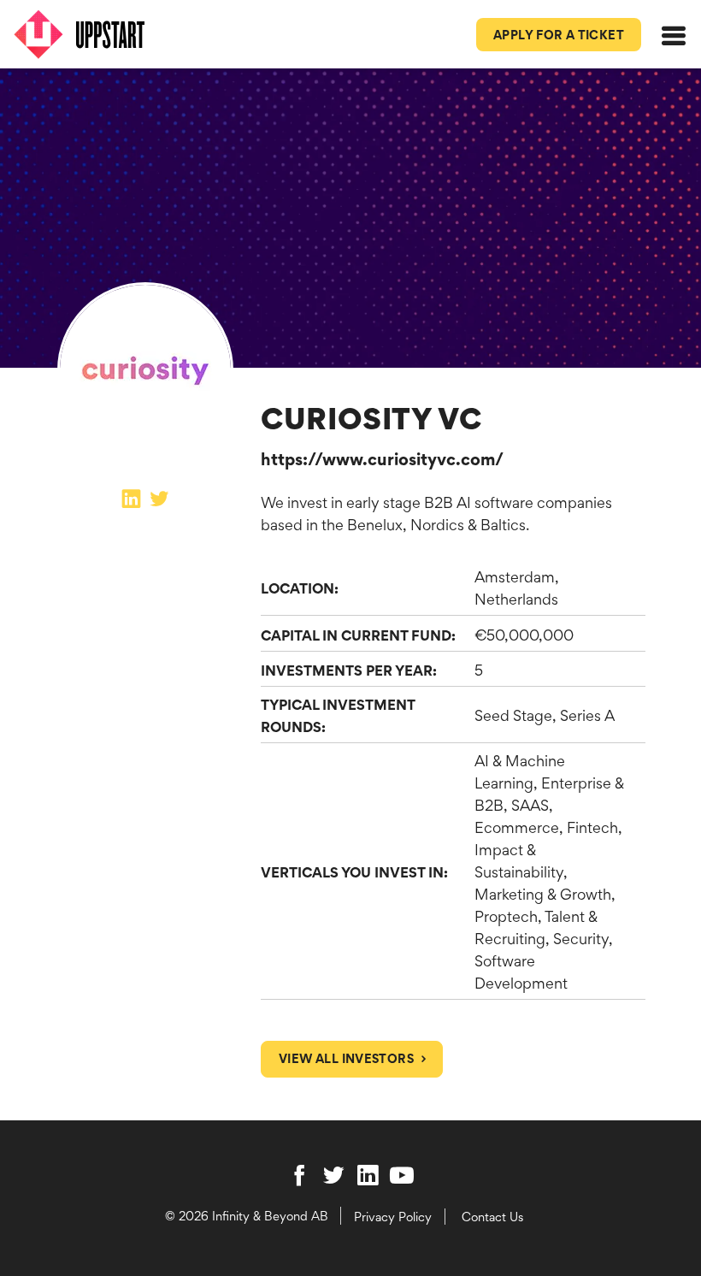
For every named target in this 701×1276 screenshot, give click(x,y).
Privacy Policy (393, 1216)
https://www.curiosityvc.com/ (382, 459)
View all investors (346, 1058)
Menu (676, 49)
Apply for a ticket (558, 34)
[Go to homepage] (87, 34)
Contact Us (492, 1216)
